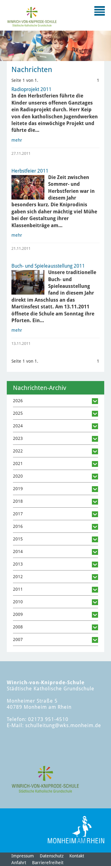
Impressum (22, 855)
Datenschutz (52, 855)
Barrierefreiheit (48, 862)
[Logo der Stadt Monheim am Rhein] (76, 829)
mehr (16, 140)
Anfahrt (18, 862)
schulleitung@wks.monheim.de (63, 725)
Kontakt (76, 855)
